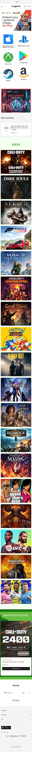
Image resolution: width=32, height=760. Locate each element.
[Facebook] (1, 732)
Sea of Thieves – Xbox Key (10, 662)
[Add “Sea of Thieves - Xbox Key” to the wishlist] (27, 626)
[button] (2, 20)
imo (8, 693)
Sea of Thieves (6, 660)
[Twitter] (4, 733)
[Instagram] (7, 733)
